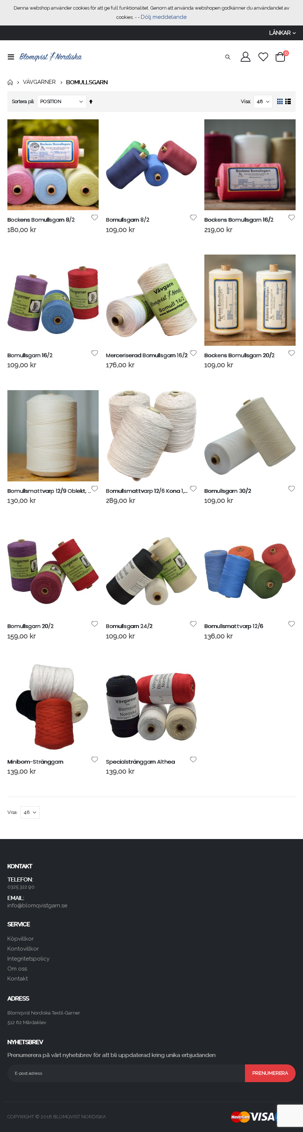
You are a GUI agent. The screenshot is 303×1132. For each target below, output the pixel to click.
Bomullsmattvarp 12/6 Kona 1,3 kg (148, 491)
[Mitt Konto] (245, 57)
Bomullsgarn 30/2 (227, 491)
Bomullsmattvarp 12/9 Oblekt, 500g (49, 491)
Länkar (280, 33)
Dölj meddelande (164, 17)
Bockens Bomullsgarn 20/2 (239, 355)
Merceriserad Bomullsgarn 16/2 (147, 355)
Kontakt (17, 978)
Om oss (17, 968)
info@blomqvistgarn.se (37, 905)
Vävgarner (39, 82)
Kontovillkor (23, 948)
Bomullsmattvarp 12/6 (233, 626)
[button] (95, 217)
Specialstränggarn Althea (140, 762)
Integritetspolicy (28, 958)
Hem (10, 82)
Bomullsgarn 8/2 (127, 220)
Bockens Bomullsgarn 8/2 (41, 220)
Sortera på (22, 101)
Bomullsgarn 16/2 (29, 355)
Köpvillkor (20, 938)
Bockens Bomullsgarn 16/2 (238, 220)
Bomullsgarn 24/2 (129, 626)
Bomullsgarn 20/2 (30, 626)
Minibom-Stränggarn (35, 762)
